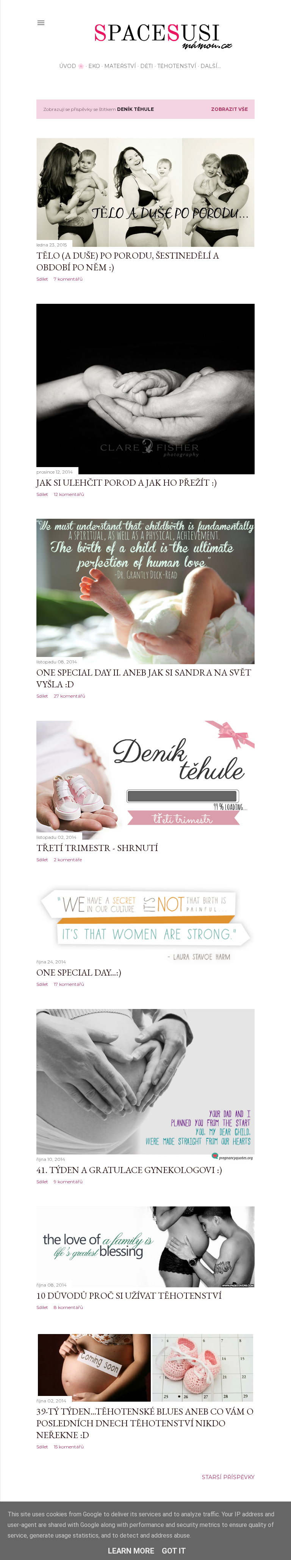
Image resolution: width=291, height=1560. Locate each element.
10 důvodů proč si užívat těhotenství (129, 1295)
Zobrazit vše (229, 109)
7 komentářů (68, 279)
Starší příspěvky (228, 1477)
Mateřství (120, 66)
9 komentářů (68, 1181)
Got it (174, 1550)
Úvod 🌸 (71, 66)
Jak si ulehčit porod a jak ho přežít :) (126, 482)
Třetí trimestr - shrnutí (97, 848)
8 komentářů (68, 1307)
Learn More (131, 1550)
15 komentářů (69, 1446)
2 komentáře (68, 859)
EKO (94, 66)
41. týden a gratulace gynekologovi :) (129, 1170)
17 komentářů (69, 984)
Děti (146, 66)
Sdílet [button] (42, 279)
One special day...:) (78, 972)
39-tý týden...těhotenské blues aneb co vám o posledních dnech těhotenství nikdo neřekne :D (144, 1423)
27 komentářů (69, 696)
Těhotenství (176, 66)
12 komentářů (69, 494)
